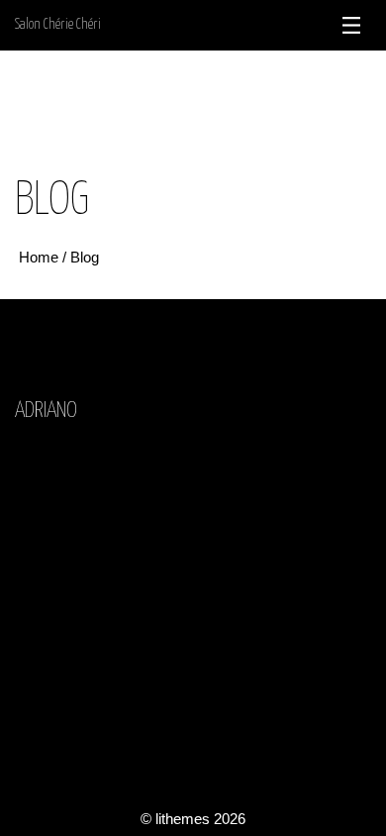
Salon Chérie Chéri (58, 25)
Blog (84, 257)
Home (40, 257)
